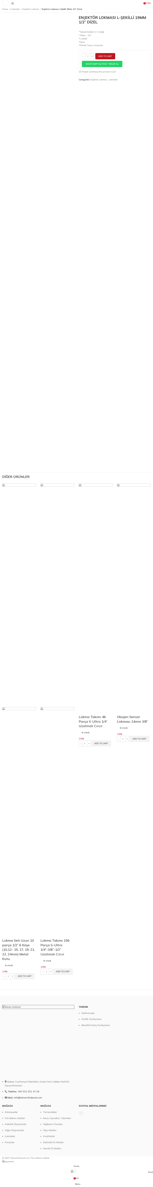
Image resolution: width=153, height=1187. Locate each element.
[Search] (140, 3)
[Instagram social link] (81, 1113)
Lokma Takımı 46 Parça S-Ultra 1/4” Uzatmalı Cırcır (93, 721)
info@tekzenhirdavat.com (25, 1097)
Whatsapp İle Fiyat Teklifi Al (102, 64)
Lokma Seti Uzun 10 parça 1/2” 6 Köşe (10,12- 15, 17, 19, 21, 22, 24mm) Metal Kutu (18, 949)
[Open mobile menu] (5, 3)
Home (5, 9)
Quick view (6, 934)
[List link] (114, 1054)
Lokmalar (15, 9)
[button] (115, 64)
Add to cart (105, 56)
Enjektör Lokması (31, 9)
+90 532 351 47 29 (23, 1091)
